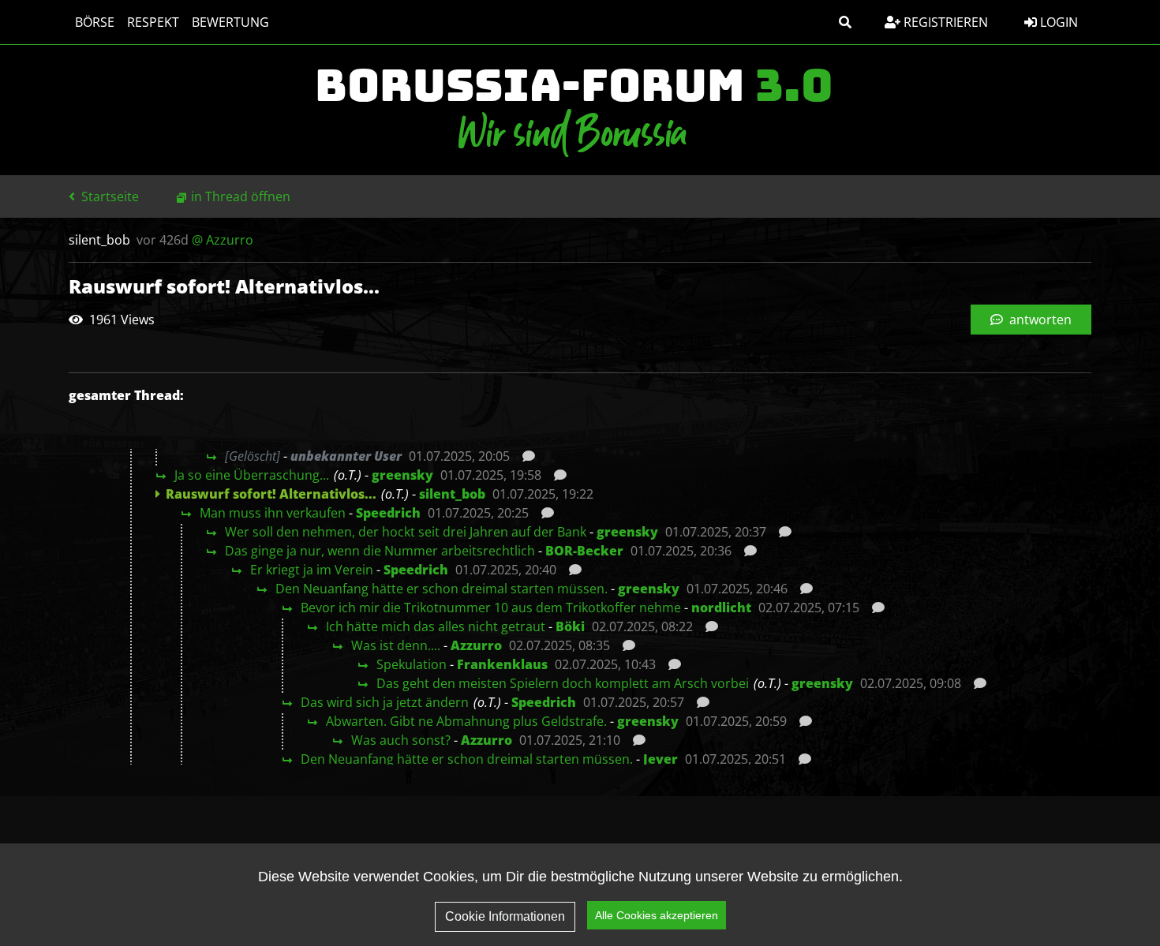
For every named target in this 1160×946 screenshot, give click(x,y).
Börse (94, 22)
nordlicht (721, 607)
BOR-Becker (584, 550)
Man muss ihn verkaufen (272, 513)
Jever (660, 759)
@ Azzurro (222, 240)
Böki (570, 626)
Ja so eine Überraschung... (251, 475)
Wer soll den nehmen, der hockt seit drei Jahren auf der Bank (405, 531)
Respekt (153, 22)
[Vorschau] (524, 456)
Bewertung (230, 22)
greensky (402, 475)
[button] (845, 22)
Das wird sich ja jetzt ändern (384, 702)
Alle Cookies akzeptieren (656, 915)
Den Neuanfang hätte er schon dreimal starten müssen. (441, 588)
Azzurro (476, 645)
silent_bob (452, 494)
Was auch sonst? (401, 740)
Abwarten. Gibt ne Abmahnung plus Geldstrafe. (466, 721)
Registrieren (944, 22)
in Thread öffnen (240, 196)
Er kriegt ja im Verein (311, 569)
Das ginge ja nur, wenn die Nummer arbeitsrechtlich (380, 550)
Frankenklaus (502, 664)
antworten (1039, 319)
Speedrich (388, 513)
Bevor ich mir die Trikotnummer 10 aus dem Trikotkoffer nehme (490, 607)
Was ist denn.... (395, 645)
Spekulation (411, 664)
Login (1057, 22)
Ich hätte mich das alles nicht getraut (435, 626)
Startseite (108, 196)
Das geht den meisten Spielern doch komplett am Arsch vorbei (562, 683)
